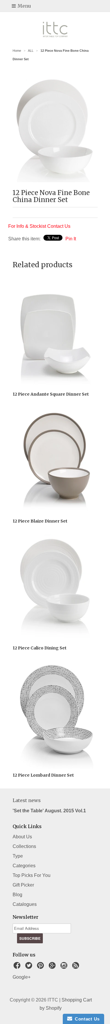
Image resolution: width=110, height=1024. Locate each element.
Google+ (22, 977)
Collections (24, 846)
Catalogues (25, 904)
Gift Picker (23, 884)
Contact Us (86, 1018)
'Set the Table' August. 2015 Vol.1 (49, 810)
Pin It (70, 238)
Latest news (27, 800)
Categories (24, 865)
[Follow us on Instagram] (64, 967)
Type (18, 856)
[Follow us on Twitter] (29, 967)
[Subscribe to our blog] (76, 967)
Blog (17, 894)
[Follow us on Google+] (53, 967)
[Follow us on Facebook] (17, 967)
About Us (22, 836)
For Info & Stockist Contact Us (39, 226)
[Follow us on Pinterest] (41, 967)
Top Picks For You (31, 875)
